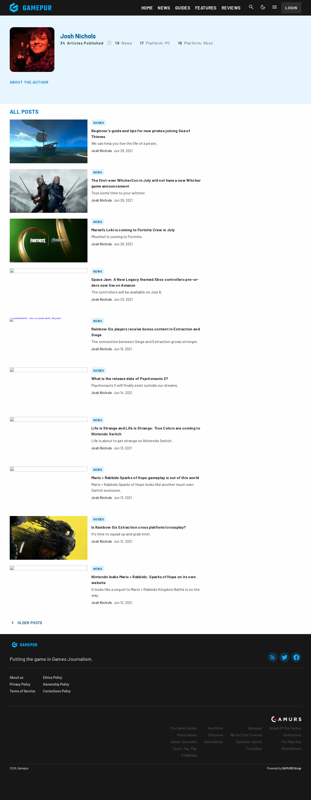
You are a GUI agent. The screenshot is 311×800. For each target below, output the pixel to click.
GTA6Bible (189, 755)
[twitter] (284, 657)
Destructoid (292, 735)
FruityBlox (254, 749)
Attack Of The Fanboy (285, 728)
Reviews (231, 7)
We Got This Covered (246, 735)
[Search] (251, 7)
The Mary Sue (291, 742)
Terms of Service (22, 691)
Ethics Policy (52, 677)
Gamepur (255, 728)
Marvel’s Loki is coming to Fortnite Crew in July (133, 229)
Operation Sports (249, 742)
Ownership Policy (56, 684)
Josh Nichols (101, 151)
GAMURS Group (291, 768)
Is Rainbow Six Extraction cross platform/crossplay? (138, 527)
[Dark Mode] (263, 7)
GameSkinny (213, 742)
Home (147, 7)
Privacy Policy (20, 684)
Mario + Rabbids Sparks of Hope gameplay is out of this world (145, 477)
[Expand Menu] (274, 7)
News (164, 7)
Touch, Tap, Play (185, 749)
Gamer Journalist (184, 742)
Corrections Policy (57, 691)
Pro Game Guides (184, 728)
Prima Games (187, 735)
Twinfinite (215, 728)
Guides (182, 7)
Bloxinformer (291, 749)
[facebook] (296, 657)
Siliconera (215, 735)
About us (16, 677)
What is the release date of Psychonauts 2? (129, 378)
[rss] (272, 657)
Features (206, 7)
